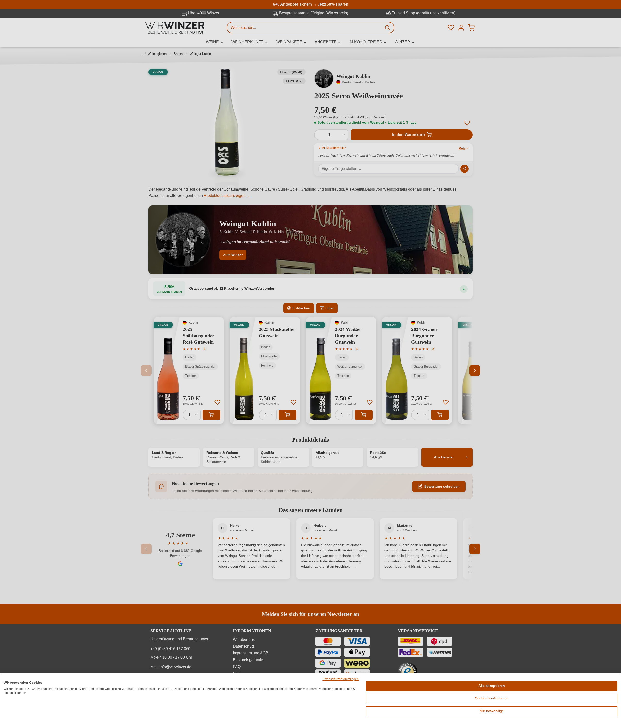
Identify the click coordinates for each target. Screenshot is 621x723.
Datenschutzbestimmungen (340, 679)
